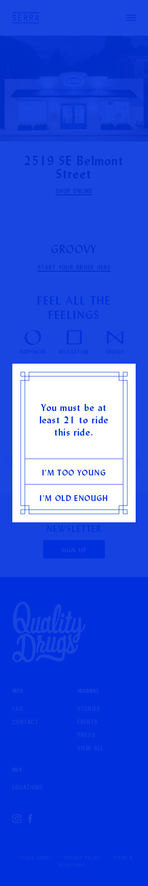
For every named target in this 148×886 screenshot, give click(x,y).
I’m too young (74, 472)
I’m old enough (74, 498)
